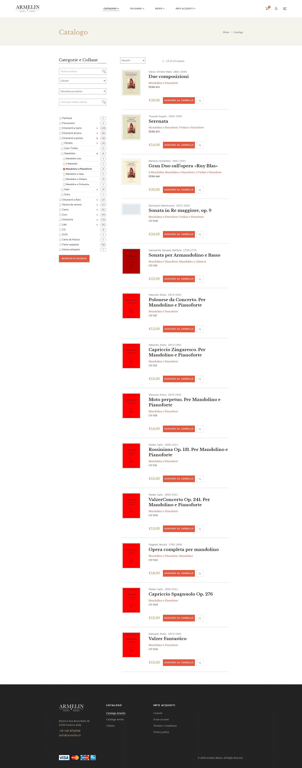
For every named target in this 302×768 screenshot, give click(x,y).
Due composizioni (169, 76)
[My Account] (276, 8)
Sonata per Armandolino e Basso (184, 255)
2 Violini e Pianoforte (209, 172)
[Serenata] (131, 127)
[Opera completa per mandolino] (131, 555)
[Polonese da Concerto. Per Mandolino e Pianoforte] (131, 306)
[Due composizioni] (131, 83)
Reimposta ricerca (74, 258)
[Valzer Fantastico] (131, 645)
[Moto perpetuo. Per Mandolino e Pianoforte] (131, 406)
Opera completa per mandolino (184, 549)
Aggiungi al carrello (178, 100)
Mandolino (186, 555)
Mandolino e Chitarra (192, 261)
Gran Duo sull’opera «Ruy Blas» (183, 165)
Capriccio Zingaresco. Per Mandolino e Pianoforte (177, 352)
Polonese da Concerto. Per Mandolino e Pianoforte (177, 302)
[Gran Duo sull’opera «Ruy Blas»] (131, 172)
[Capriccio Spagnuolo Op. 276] (131, 600)
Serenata (158, 121)
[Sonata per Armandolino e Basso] (131, 261)
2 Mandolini (156, 172)
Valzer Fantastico (168, 638)
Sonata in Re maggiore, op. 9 (180, 210)
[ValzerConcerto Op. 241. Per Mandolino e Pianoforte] (131, 505)
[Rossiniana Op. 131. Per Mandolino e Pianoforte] (131, 456)
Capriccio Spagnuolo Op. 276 (181, 594)
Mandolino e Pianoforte (163, 82)
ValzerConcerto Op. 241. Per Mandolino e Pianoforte (179, 502)
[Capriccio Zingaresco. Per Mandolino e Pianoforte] (131, 356)
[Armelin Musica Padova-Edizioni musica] (28, 8)
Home (226, 32)
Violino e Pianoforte (191, 127)
